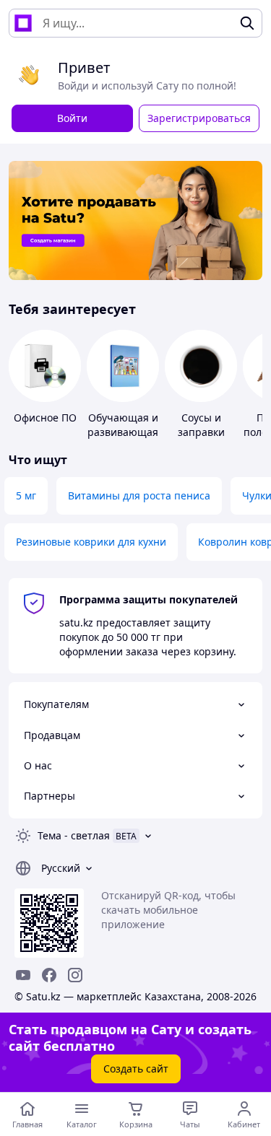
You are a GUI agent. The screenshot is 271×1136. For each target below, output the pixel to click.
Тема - (74, 835)
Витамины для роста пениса (139, 495)
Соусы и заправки (201, 425)
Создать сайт (135, 1068)
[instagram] (75, 975)
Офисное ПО (45, 417)
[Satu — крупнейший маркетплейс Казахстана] (23, 23)
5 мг (26, 495)
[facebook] (49, 975)
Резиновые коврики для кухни (91, 542)
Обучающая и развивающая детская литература (122, 439)
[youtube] (23, 975)
